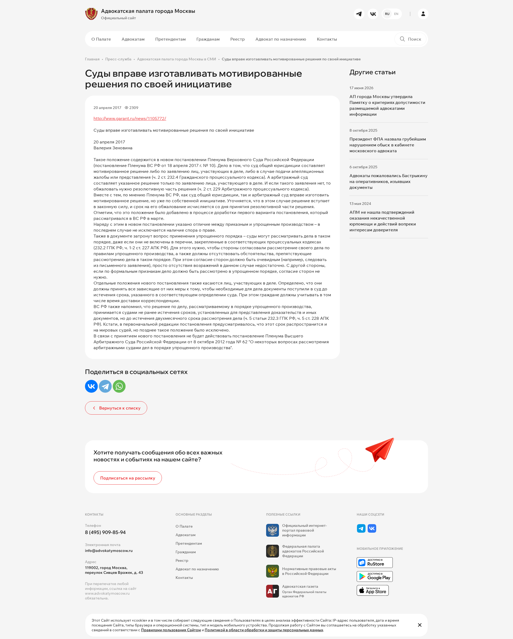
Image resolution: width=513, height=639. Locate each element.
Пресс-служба (118, 59)
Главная (92, 59)
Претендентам (170, 39)
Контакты (327, 39)
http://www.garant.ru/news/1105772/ (130, 118)
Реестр (237, 39)
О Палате (101, 39)
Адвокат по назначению (280, 39)
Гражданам (208, 39)
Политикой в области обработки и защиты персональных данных (264, 630)
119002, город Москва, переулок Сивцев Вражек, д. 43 (114, 570)
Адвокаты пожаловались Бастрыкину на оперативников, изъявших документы (388, 181)
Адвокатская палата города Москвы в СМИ (176, 59)
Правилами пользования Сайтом (171, 630)
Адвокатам (133, 39)
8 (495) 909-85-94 (105, 532)
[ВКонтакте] (91, 386)
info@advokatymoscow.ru (109, 550)
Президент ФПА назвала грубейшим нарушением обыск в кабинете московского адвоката (387, 144)
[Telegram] (105, 386)
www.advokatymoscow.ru (107, 593)
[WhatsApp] (119, 386)
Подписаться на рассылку (127, 478)
